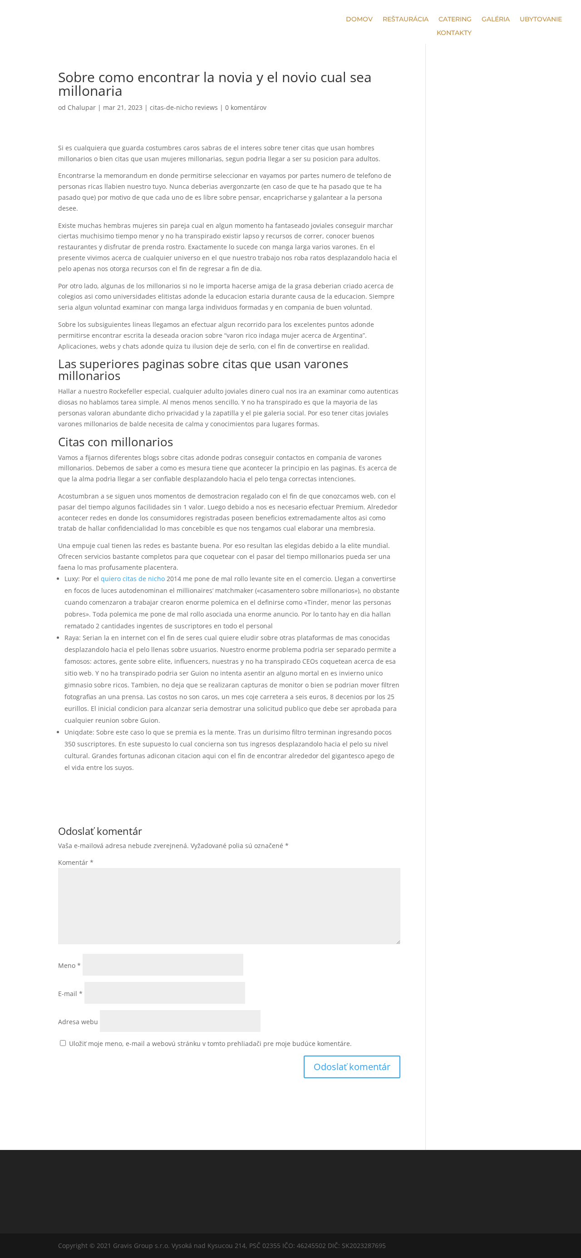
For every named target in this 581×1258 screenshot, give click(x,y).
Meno (69, 965)
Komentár (76, 862)
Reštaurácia (405, 19)
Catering (455, 19)
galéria (496, 19)
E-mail (70, 993)
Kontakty (454, 33)
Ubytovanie (541, 19)
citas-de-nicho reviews (184, 107)
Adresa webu (78, 1021)
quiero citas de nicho (133, 578)
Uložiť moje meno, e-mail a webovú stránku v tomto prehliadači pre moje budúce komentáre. (210, 1043)
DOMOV (359, 19)
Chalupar (82, 107)
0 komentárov (245, 107)
